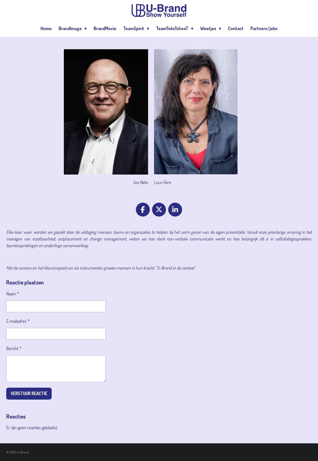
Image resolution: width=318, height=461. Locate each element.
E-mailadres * (18, 321)
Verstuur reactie (29, 393)
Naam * (12, 293)
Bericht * (13, 348)
